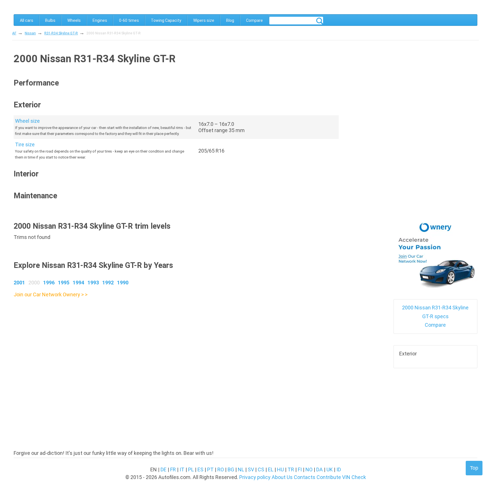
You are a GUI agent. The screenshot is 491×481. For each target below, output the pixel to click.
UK (329, 469)
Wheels (74, 20)
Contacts (304, 477)
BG (231, 469)
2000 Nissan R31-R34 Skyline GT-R (113, 33)
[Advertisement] (176, 339)
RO (220, 469)
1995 (63, 283)
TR (291, 469)
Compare (254, 20)
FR (173, 469)
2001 (19, 283)
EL (270, 469)
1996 (49, 283)
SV (251, 469)
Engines (100, 20)
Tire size (25, 144)
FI (300, 469)
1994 (78, 283)
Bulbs (50, 20)
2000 (34, 283)
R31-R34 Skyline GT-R (61, 33)
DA (319, 469)
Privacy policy (255, 477)
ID (338, 469)
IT (182, 469)
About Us (282, 477)
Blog (230, 20)
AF (14, 33)
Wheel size (27, 121)
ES (200, 469)
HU (280, 469)
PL (191, 469)
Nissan (30, 33)
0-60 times (129, 20)
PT (210, 469)
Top (474, 468)
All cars (26, 20)
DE (164, 469)
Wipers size (203, 20)
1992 (108, 283)
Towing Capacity (166, 20)
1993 (93, 283)
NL (241, 469)
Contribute (329, 477)
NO (309, 469)
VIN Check (354, 477)
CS (261, 469)
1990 (122, 283)
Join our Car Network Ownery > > (51, 294)
